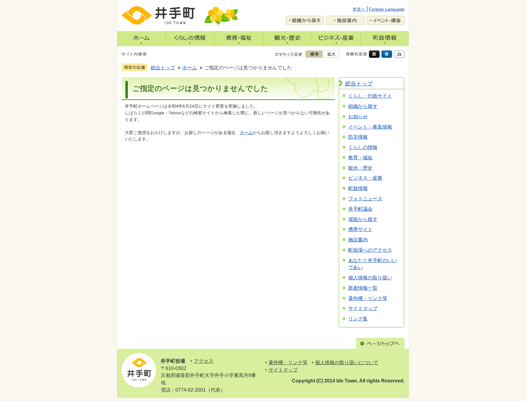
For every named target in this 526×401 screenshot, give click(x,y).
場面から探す (362, 219)
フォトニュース (365, 198)
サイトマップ (362, 308)
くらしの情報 (362, 147)
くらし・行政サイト (370, 96)
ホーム (189, 67)
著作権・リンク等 (367, 298)
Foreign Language (387, 9)
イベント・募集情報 (370, 127)
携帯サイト (360, 229)
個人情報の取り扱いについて (346, 362)
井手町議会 (360, 209)
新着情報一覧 (362, 288)
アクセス (203, 361)
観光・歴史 (360, 168)
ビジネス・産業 (365, 178)
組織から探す (362, 106)
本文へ (358, 9)
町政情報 (358, 188)
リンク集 (358, 318)
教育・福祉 (360, 157)
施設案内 (358, 239)
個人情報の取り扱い (370, 277)
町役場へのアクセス (370, 250)
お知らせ (358, 116)
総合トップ (163, 67)
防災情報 (358, 137)
